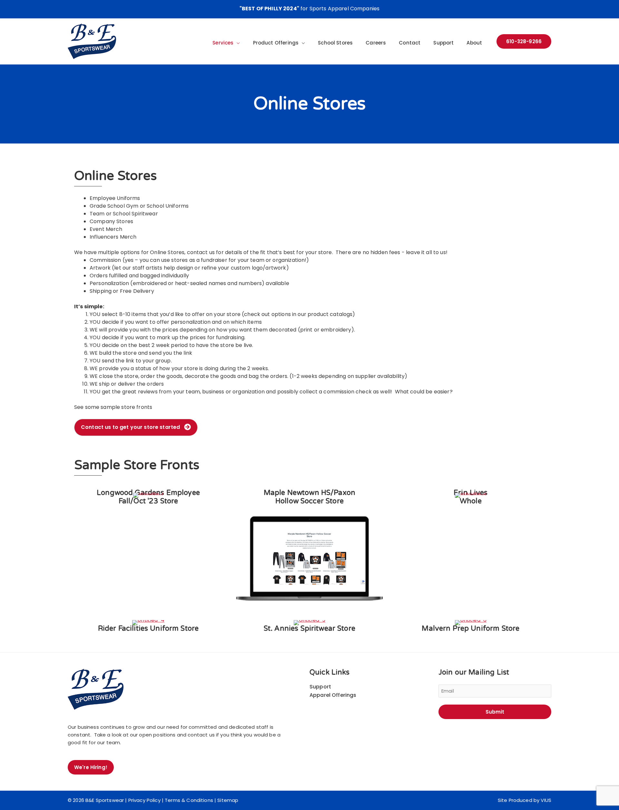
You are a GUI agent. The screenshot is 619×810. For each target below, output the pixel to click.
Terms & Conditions (189, 800)
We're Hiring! (90, 767)
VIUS (546, 800)
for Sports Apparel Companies (310, 8)
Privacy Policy (144, 800)
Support (320, 686)
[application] (236, 42)
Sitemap (227, 800)
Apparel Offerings (333, 695)
